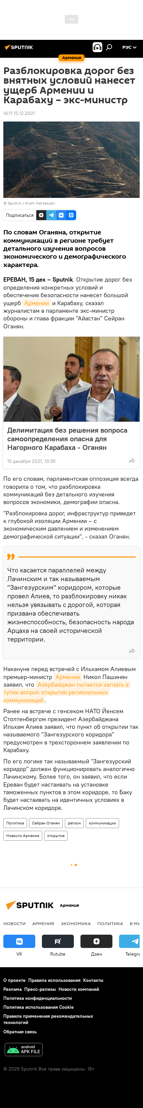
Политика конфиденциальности (37, 998)
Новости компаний (79, 989)
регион (74, 822)
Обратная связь (20, 1032)
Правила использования (54, 980)
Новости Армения (22, 835)
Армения (43, 923)
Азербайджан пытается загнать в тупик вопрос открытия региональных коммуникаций (66, 692)
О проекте (14, 980)
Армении (36, 303)
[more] (132, 460)
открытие (56, 835)
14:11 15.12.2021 (19, 113)
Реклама (12, 989)
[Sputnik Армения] (20, 50)
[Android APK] (23, 1050)
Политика (15, 822)
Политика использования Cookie (38, 1007)
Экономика (76, 923)
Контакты (93, 980)
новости (14, 923)
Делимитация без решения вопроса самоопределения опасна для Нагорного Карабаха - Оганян (67, 439)
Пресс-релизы (40, 989)
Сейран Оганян (46, 822)
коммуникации (102, 822)
